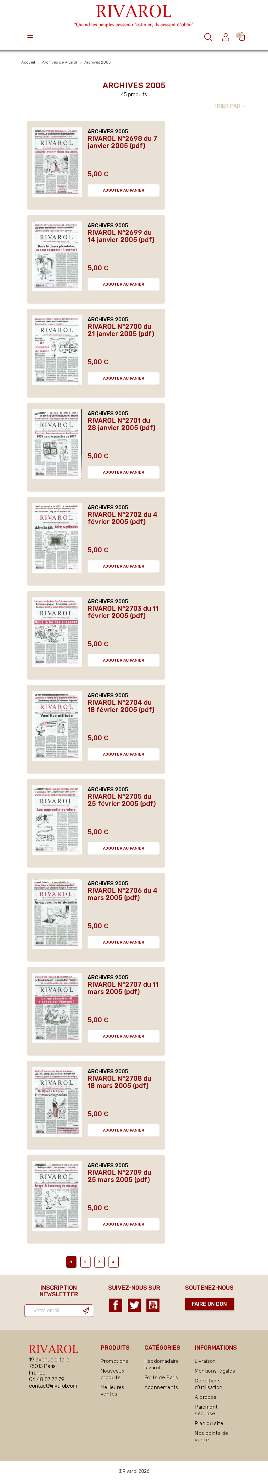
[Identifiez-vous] (226, 37)
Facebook (115, 1305)
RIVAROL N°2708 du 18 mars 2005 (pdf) (119, 1082)
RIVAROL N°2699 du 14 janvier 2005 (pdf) (121, 236)
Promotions (114, 1361)
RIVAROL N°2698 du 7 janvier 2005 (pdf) (122, 142)
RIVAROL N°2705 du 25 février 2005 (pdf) (122, 800)
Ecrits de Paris (161, 1377)
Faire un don (209, 1304)
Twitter (134, 1305)
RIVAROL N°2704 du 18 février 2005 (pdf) (121, 706)
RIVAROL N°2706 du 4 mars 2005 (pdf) (123, 894)
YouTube (152, 1305)
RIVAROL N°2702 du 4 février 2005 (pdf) (123, 518)
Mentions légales (215, 1371)
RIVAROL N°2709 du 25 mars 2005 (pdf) (119, 1176)
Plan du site (209, 1423)
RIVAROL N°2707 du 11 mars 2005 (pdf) (123, 988)
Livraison (205, 1361)
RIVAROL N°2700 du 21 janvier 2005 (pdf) (121, 330)
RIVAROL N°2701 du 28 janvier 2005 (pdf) (122, 424)
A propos (205, 1397)
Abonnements (161, 1387)
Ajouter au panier (123, 190)
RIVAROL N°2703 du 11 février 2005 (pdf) (123, 612)
